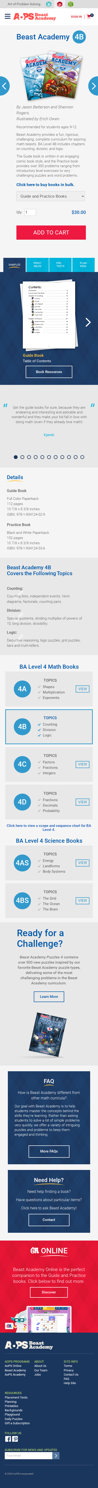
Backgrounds (14, 1410)
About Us (40, 1366)
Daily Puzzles (14, 1419)
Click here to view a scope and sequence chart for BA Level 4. (49, 828)
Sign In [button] (76, 16)
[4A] (5, 86)
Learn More (49, 997)
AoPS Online (13, 1366)
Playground (12, 1414)
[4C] (93, 86)
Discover (49, 1292)
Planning (10, 1401)
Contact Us (71, 1374)
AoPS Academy (15, 1374)
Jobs (37, 1374)
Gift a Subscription (17, 1423)
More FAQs (49, 1151)
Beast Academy (15, 1370)
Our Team (40, 1370)
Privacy (69, 1370)
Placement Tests (16, 1397)
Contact (49, 1220)
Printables (11, 1406)
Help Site (70, 1383)
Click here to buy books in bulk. (45, 184)
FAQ (66, 1379)
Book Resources (49, 372)
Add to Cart (51, 232)
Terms (68, 1366)
